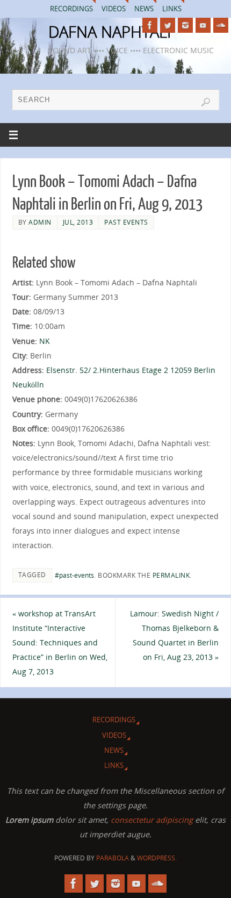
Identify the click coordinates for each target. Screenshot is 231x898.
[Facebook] (149, 25)
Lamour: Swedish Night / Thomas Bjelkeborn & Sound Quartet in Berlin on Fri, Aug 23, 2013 (174, 635)
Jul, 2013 (78, 222)
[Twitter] (167, 25)
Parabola (112, 858)
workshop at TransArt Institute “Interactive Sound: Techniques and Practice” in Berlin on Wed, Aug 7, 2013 (59, 642)
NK (44, 341)
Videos (114, 8)
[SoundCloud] (220, 25)
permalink (171, 575)
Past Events (126, 222)
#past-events (74, 575)
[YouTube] (203, 25)
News (144, 8)
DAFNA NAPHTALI (109, 31)
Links (172, 8)
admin (40, 222)
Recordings (71, 8)
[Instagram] (185, 25)
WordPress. (157, 858)
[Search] (205, 102)
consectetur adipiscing (152, 820)
